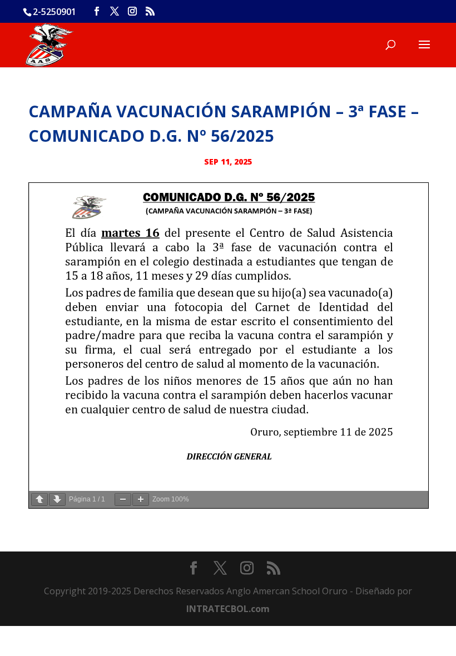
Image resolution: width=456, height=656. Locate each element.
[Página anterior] (39, 499)
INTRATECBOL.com (228, 609)
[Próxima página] (57, 499)
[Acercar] (140, 499)
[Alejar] (123, 499)
